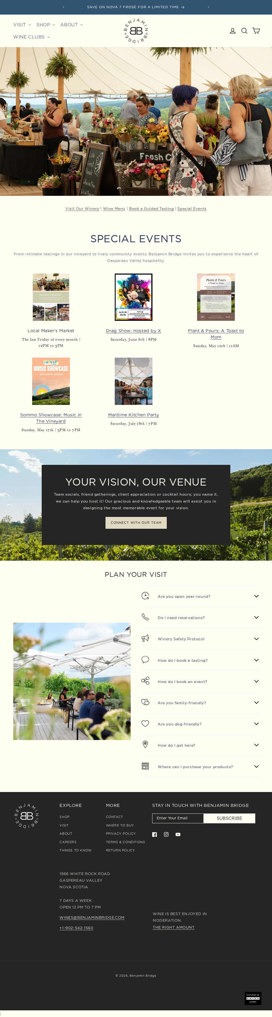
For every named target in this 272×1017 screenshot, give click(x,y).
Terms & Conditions (125, 842)
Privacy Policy (121, 833)
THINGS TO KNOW (75, 850)
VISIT (64, 825)
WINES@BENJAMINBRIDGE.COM (92, 917)
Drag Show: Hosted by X (133, 330)
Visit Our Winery (82, 208)
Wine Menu (114, 208)
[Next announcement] (208, 7)
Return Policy (120, 850)
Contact (114, 817)
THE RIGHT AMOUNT (174, 927)
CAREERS (68, 842)
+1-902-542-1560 (76, 928)
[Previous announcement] (63, 7)
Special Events (191, 208)
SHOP (64, 817)
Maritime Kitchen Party (133, 414)
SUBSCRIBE (229, 818)
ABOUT (66, 833)
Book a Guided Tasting (151, 208)
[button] (21, 25)
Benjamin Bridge (143, 975)
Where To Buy (120, 825)
